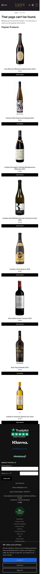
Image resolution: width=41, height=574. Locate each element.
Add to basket (20, 74)
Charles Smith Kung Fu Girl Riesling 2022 (20, 118)
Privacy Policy (19, 521)
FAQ (19, 536)
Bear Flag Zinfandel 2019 (19, 367)
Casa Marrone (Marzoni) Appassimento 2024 (19, 69)
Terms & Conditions (20, 524)
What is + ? (6, 473)
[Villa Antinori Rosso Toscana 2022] (19, 297)
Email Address (6, 466)
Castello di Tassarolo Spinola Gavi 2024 (20, 417)
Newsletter (19, 519)
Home (16, 12)
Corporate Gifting (19, 531)
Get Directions (19, 483)
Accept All (20, 560)
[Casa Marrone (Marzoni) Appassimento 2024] (19, 48)
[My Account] (33, 5)
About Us (20, 534)
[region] (20, 558)
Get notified (20, 124)
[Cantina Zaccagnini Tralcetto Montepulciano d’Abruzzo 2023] (19, 146)
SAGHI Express (20, 541)
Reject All (20, 570)
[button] (36, 5)
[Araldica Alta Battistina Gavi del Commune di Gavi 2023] (19, 197)
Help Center (20, 539)
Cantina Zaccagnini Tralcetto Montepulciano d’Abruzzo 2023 (19, 168)
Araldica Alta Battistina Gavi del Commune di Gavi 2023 (20, 219)
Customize (19, 565)
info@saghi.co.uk (21, 487)
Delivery (19, 529)
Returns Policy (19, 526)
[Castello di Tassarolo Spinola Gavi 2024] (19, 396)
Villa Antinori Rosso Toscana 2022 (20, 318)
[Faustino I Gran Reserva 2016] (19, 248)
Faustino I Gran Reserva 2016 (20, 269)
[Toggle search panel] (30, 5)
